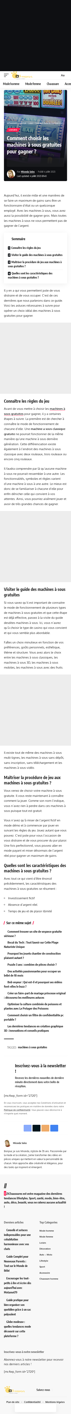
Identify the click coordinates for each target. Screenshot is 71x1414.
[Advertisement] (35, 35)
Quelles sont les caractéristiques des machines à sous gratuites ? (30, 275)
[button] (7, 75)
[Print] (34, 162)
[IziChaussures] (22, 75)
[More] (40, 162)
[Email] (28, 162)
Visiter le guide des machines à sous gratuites (37, 255)
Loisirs (13, 130)
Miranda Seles (28, 171)
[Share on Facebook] (16, 162)
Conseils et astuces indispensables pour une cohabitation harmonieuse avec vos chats (17, 1239)
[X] (60, 1389)
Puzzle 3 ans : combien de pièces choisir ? (32, 964)
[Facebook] (55, 1389)
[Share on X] (22, 162)
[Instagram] (65, 1389)
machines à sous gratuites (32, 1047)
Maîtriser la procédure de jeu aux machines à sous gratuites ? (35, 264)
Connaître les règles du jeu (26, 247)
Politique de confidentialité (17, 1110)
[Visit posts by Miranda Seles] (11, 174)
